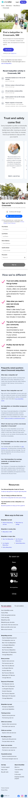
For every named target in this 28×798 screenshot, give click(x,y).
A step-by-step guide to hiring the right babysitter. (14, 491)
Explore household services (9, 756)
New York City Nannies (8, 665)
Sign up (23, 2)
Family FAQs (4, 613)
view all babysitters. (6, 63)
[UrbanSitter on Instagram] (22, 796)
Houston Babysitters (7, 647)
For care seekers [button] (6, 606)
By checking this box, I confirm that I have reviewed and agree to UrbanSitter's (14, 222)
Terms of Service (12, 223)
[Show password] (24, 257)
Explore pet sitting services (9, 739)
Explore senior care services (9, 747)
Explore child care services (9, 733)
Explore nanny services (8, 661)
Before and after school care (8, 627)
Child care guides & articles (8, 615)
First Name (5, 226)
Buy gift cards (4, 772)
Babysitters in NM (7, 531)
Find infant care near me (8, 726)
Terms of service (5, 788)
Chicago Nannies (6, 677)
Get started (8, 49)
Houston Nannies (6, 670)
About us (17, 767)
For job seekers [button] (19, 606)
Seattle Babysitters (20, 543)
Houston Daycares (7, 691)
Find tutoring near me (7, 718)
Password (4, 254)
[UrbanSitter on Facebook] (18, 796)
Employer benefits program (19, 777)
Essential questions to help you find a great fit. (13, 505)
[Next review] (25, 159)
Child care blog (5, 617)
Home (2, 5)
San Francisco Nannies (8, 673)
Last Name (5, 233)
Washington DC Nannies (8, 675)
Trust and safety (19, 769)
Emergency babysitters (8, 707)
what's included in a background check (14, 418)
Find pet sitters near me (8, 741)
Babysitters (9, 5)
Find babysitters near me (8, 640)
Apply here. (14, 53)
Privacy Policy (4, 790)
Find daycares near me (8, 684)
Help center (4, 769)
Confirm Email (5, 247)
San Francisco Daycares (8, 693)
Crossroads (6, 8)
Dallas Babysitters (7, 547)
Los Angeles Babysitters (8, 645)
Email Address (5, 240)
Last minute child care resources (9, 624)
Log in (17, 2)
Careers (17, 772)
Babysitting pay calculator (8, 622)
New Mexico (17, 5)
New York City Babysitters (9, 642)
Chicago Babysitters (7, 654)
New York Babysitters (8, 539)
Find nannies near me (7, 663)
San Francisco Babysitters (8, 650)
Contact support (5, 767)
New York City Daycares (8, 686)
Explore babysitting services (9, 638)
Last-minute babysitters (8, 709)
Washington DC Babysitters (9, 652)
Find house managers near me (10, 759)
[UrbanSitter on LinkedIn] (25, 796)
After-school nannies (6, 629)
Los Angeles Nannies (7, 668)
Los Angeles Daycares (8, 688)
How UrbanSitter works (7, 610)
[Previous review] (2, 159)
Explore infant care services (9, 724)
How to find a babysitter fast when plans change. (13, 497)
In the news (18, 774)
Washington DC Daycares (8, 696)
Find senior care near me (8, 750)
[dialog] (2, 796)
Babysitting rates (5, 620)
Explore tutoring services (8, 715)
